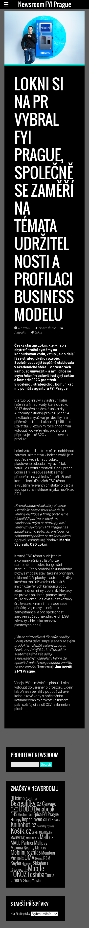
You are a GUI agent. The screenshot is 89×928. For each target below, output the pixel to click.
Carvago (49, 803)
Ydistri (36, 880)
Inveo (37, 819)
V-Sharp (25, 880)
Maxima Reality (22, 847)
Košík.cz (21, 830)
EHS (14, 814)
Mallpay (40, 842)
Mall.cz (46, 837)
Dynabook (44, 808)
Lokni (38, 332)
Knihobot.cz (23, 824)
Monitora (48, 852)
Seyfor (16, 863)
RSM (46, 858)
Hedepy (16, 819)
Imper (27, 819)
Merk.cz (40, 847)
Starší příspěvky (20, 913)
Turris (49, 874)
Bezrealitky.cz (26, 803)
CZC (14, 809)
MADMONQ (18, 837)
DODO (26, 808)
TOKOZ (19, 874)
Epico (37, 814)
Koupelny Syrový (45, 826)
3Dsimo (18, 798)
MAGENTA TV (32, 838)
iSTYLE (48, 819)
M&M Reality (45, 832)
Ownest (39, 858)
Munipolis (17, 858)
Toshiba (35, 874)
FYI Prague (50, 814)
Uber (15, 880)
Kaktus (57, 820)
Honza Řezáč (47, 328)
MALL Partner (22, 842)
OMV (29, 857)
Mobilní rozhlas (26, 852)
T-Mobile (34, 868)
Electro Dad (25, 814)
